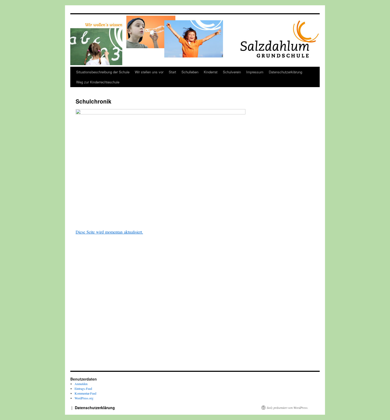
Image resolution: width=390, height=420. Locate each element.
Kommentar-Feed (85, 393)
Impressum (254, 71)
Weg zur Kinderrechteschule (97, 81)
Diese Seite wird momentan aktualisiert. (109, 232)
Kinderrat (211, 71)
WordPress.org (84, 398)
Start (172, 71)
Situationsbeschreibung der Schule (102, 71)
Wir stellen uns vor (149, 71)
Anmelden (81, 384)
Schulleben (189, 71)
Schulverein (232, 71)
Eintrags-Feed (83, 388)
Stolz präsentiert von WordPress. (287, 407)
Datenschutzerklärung (285, 71)
